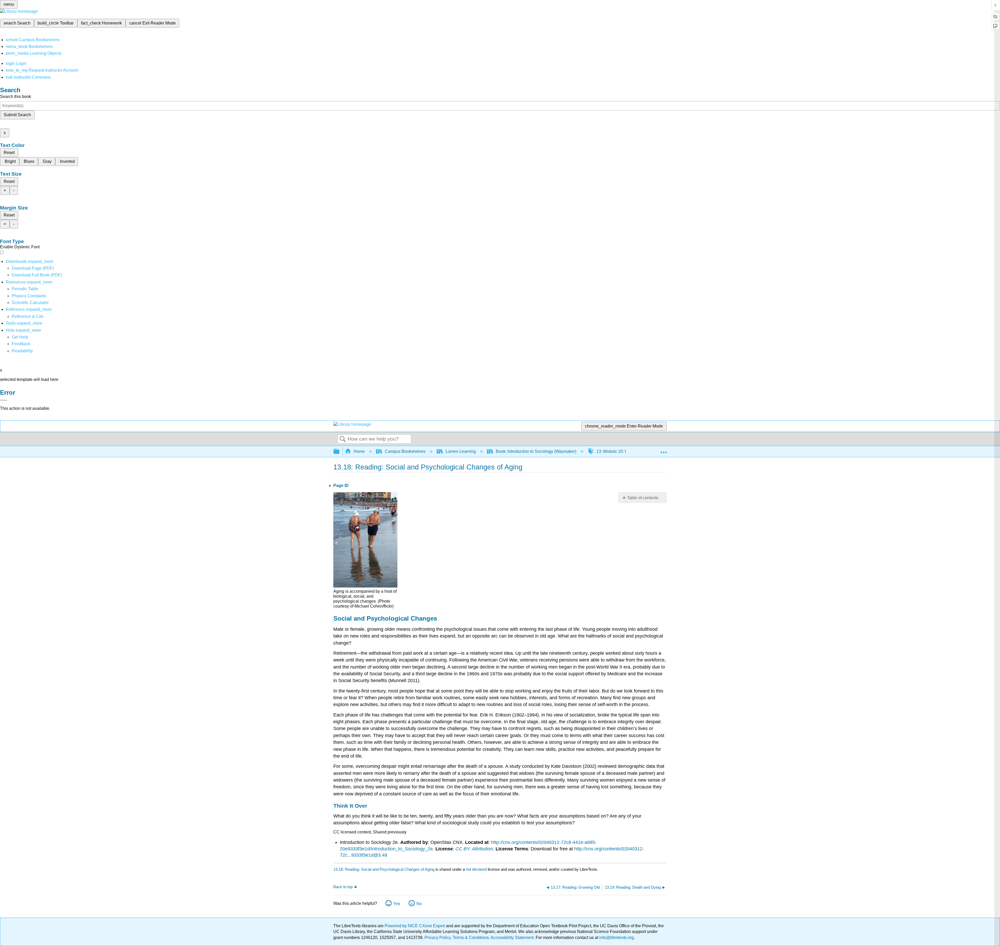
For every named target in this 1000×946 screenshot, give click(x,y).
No (419, 903)
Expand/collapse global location (663, 450)
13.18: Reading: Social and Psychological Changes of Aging (383, 869)
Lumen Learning (461, 451)
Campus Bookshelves (405, 451)
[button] (21, 344)
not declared (477, 869)
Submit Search (17, 115)
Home (359, 451)
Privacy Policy (437, 937)
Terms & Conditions (471, 937)
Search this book (15, 96)
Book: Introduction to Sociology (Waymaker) (536, 451)
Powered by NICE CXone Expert (415, 926)
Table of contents (642, 498)
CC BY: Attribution (474, 848)
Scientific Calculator (30, 302)
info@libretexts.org (616, 937)
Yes (396, 903)
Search (343, 439)
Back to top (343, 887)
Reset (9, 152)
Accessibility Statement (512, 937)
